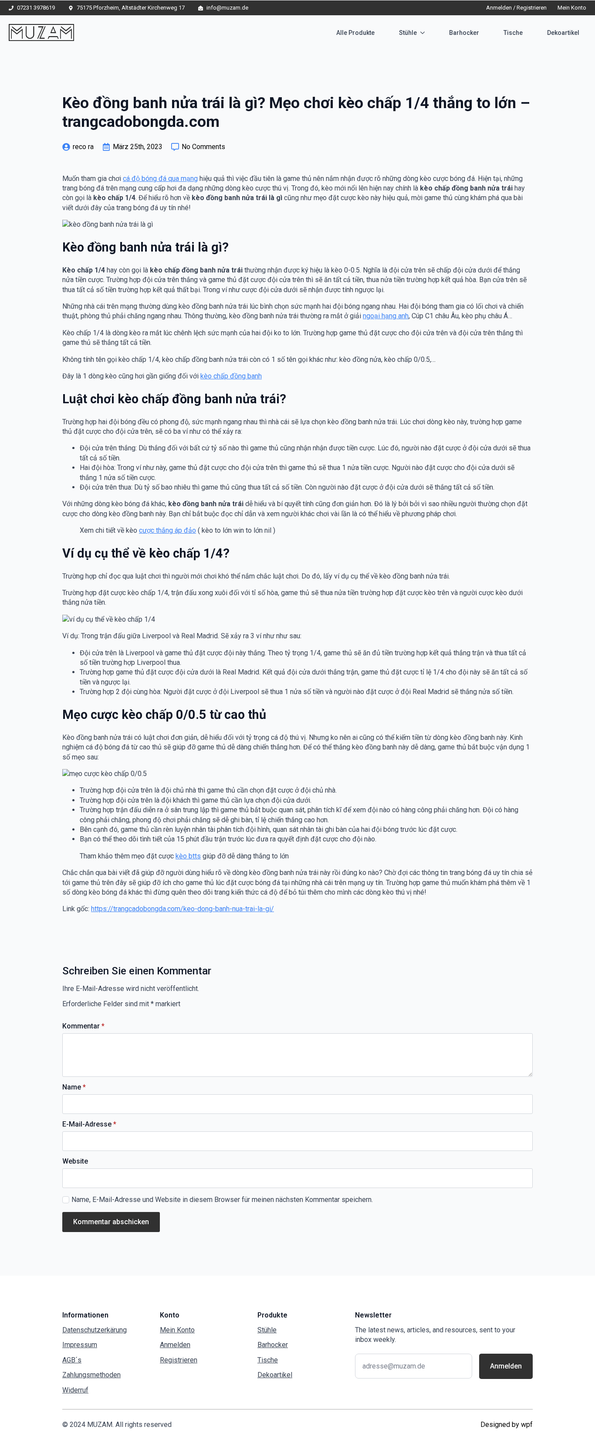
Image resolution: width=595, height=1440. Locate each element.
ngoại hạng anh (386, 316)
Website (75, 1161)
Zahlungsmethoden (91, 1375)
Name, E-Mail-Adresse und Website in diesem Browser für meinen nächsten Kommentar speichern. (222, 1199)
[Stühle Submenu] (424, 32)
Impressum (79, 1345)
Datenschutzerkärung (94, 1330)
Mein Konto (572, 7)
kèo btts (188, 856)
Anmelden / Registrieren (516, 7)
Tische (513, 32)
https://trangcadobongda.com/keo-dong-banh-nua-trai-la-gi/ (182, 909)
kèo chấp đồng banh (231, 376)
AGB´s (71, 1360)
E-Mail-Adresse (89, 1124)
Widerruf (75, 1390)
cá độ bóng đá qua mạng (160, 178)
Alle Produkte (355, 32)
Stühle (408, 32)
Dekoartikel (563, 32)
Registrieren (178, 1360)
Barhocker (464, 32)
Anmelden (175, 1345)
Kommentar (83, 1026)
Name (74, 1087)
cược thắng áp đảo (167, 530)
